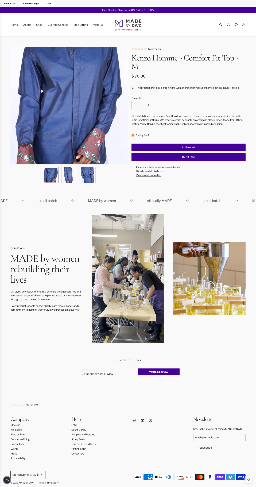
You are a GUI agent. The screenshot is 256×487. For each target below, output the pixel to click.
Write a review (158, 372)
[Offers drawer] (236, 25)
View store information (148, 175)
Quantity (136, 98)
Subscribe (205, 447)
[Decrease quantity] (135, 105)
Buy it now (188, 156)
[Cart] (244, 25)
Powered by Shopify (49, 482)
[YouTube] (142, 420)
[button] (13, 106)
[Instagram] (134, 420)
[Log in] (228, 25)
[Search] (221, 25)
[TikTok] (150, 420)
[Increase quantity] (148, 105)
